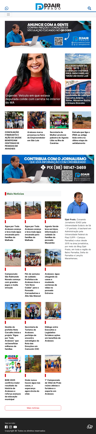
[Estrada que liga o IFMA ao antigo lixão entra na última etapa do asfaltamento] (81, 120)
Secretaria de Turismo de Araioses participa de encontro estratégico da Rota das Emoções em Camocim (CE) (32, 338)
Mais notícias (33, 408)
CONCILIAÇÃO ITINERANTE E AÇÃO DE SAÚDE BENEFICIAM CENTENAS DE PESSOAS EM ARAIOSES (13, 140)
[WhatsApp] (6, 8)
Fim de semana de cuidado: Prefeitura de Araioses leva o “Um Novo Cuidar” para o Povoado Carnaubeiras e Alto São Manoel (33, 285)
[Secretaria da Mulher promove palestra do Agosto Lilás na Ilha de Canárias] (59, 120)
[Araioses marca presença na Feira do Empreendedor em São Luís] (36, 120)
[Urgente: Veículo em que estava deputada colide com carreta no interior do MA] (33, 79)
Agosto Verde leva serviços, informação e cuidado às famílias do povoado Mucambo (51, 234)
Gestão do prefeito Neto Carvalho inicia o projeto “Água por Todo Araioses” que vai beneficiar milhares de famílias (13, 338)
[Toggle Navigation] (8, 14)
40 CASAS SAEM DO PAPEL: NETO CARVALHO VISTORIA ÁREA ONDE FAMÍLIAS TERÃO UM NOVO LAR (77, 70)
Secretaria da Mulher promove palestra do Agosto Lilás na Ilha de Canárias (59, 137)
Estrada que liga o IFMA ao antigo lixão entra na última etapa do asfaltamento (81, 137)
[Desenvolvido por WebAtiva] (90, 426)
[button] (9, 79)
